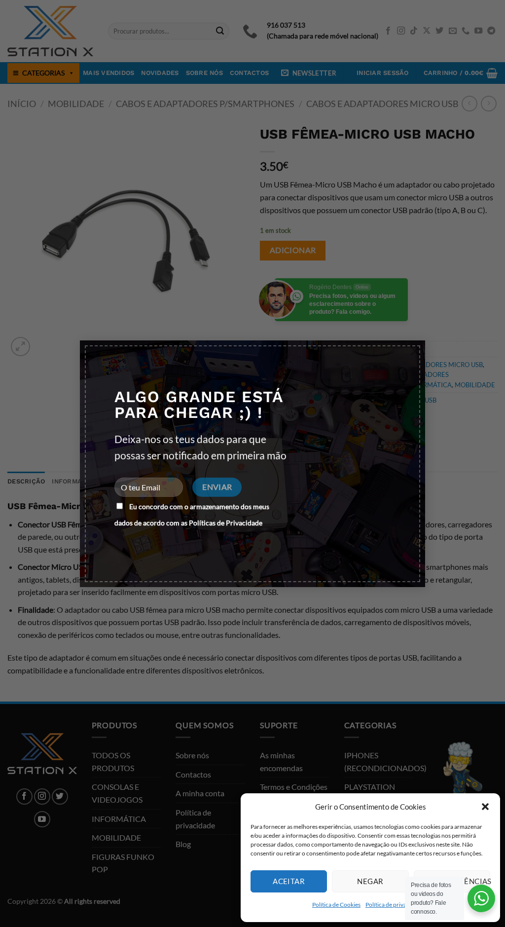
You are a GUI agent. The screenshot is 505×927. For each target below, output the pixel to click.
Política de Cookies (336, 904)
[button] (485, 807)
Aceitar (289, 881)
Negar (370, 881)
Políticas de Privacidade (225, 523)
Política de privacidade (394, 904)
